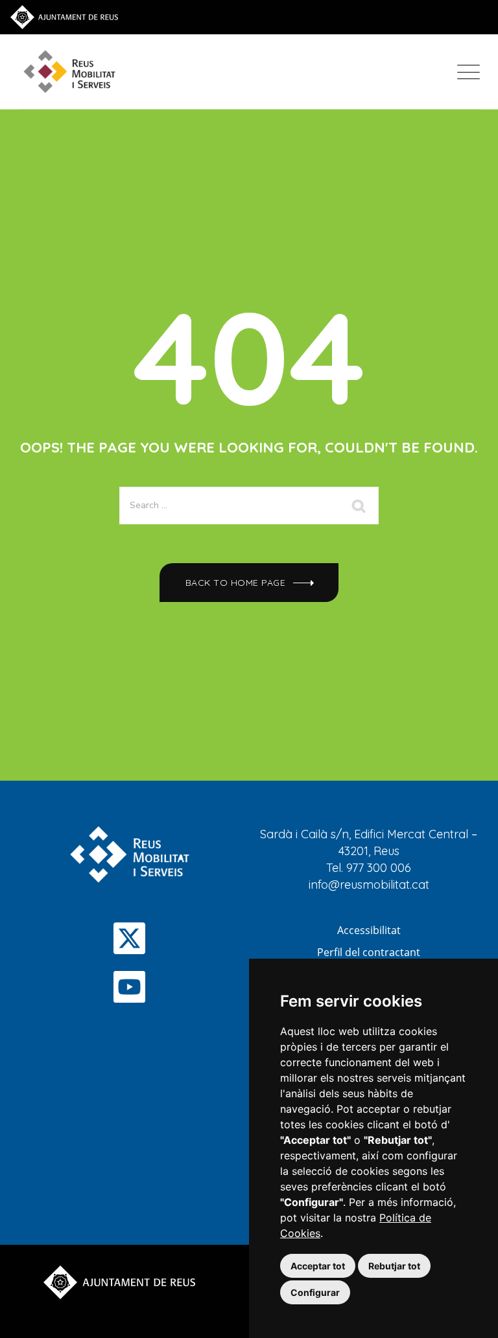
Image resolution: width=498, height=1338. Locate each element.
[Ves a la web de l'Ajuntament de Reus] (64, 16)
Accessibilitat (369, 930)
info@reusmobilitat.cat (369, 884)
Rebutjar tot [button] (394, 1265)
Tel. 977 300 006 (368, 867)
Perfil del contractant (368, 952)
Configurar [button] (315, 1292)
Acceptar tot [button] (317, 1265)
